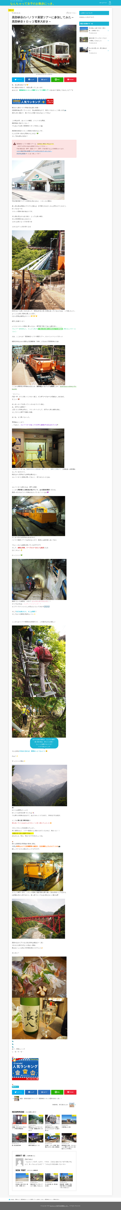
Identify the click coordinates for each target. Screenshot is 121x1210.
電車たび (11, 10)
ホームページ (103, 2)
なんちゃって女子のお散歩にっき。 (33, 3)
